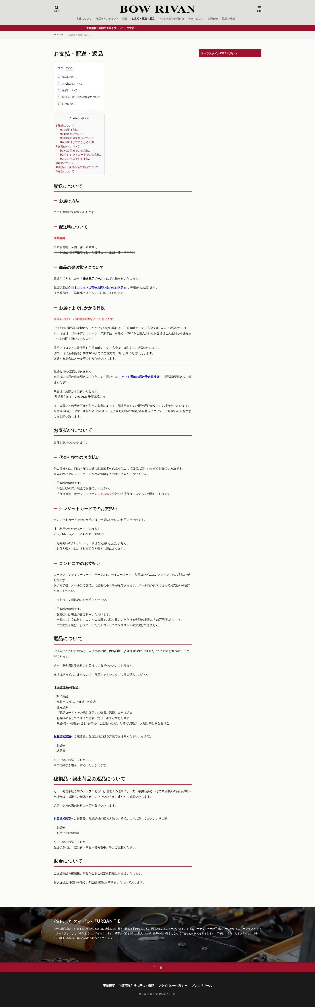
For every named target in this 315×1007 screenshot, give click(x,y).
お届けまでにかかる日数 (77, 142)
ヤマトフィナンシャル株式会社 (97, 493)
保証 (124, 18)
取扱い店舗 (228, 18)
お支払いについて (70, 83)
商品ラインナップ (106, 18)
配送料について (71, 133)
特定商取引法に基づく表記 (136, 985)
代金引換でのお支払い (76, 150)
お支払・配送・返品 (143, 18)
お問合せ (213, 18)
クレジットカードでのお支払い (81, 154)
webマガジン (196, 18)
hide (85, 118)
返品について (67, 90)
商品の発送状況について (77, 137)
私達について (84, 18)
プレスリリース (202, 985)
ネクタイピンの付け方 (171, 18)
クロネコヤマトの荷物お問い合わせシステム (97, 287)
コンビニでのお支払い (76, 158)
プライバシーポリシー (172, 985)
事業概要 (109, 985)
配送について (67, 76)
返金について (67, 103)
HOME (60, 34)
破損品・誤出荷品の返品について (79, 96)
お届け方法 (69, 129)
